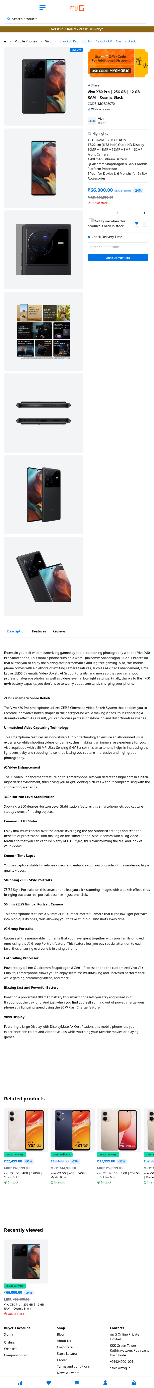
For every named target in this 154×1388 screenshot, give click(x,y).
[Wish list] (49, 1383)
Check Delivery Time (118, 257)
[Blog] (77, 1383)
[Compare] (20, 1383)
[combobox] (75, 19)
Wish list (10, 1349)
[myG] (73, 8)
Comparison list (16, 1355)
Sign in (9, 1334)
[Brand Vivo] (92, 121)
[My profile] (105, 1383)
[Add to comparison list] (145, 223)
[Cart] (134, 1383)
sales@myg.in (120, 1368)
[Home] (5, 41)
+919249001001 (121, 1361)
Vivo (101, 118)
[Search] (9, 19)
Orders (9, 1342)
